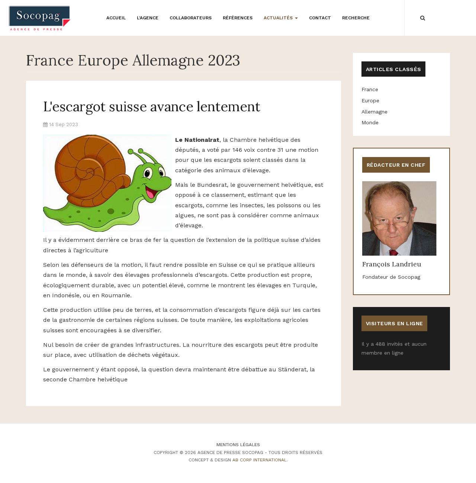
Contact (320, 17)
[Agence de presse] (40, 18)
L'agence (147, 17)
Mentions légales (238, 444)
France (369, 89)
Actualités (279, 17)
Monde (370, 122)
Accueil (116, 17)
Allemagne (374, 112)
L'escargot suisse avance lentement (151, 106)
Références (238, 17)
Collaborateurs (191, 17)
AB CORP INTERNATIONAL (259, 460)
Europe (370, 100)
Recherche (356, 17)
